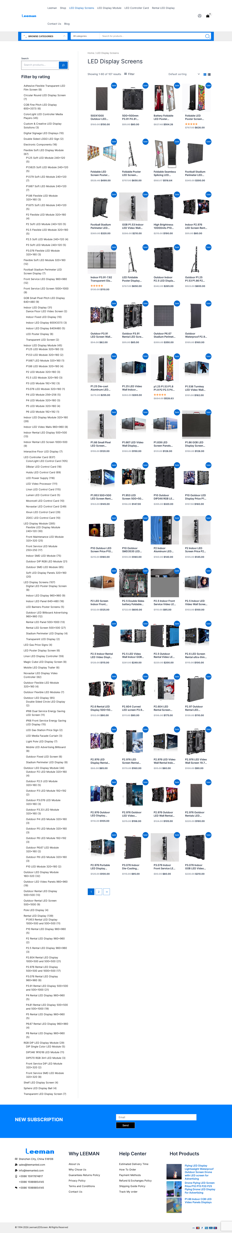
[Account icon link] (200, 16)
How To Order (127, 1169)
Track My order (128, 1191)
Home (91, 53)
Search (25, 58)
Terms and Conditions (82, 1186)
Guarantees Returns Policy (84, 1175)
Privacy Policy (77, 1180)
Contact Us (75, 1191)
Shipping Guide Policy (132, 1186)
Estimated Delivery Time (133, 1164)
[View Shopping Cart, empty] (208, 15)
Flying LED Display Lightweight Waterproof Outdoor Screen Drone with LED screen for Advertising (199, 1172)
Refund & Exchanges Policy (135, 1180)
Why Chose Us (77, 1169)
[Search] (207, 36)
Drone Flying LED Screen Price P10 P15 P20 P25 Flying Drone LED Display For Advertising (200, 1187)
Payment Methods (130, 1175)
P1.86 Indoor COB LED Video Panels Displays (198, 1200)
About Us (74, 1164)
